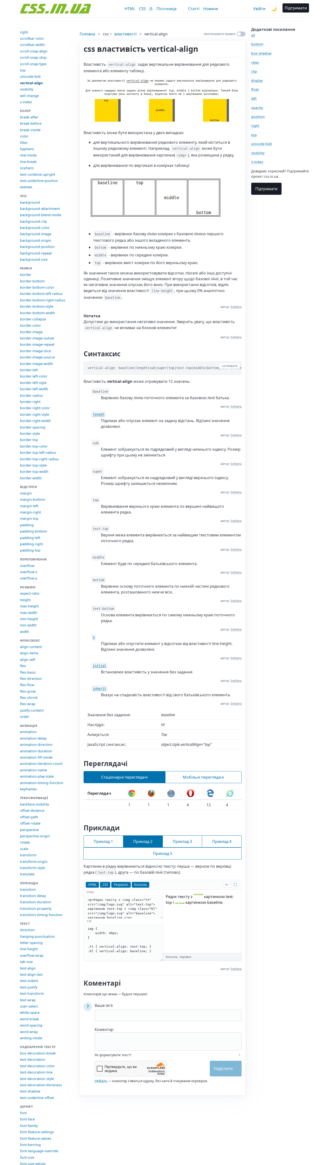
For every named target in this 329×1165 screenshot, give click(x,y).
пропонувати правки (219, 34)
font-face (27, 1119)
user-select (29, 1006)
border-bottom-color (37, 287)
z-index (26, 102)
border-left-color (33, 376)
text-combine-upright (37, 174)
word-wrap (29, 1031)
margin (26, 493)
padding (27, 525)
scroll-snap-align (33, 51)
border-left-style (33, 382)
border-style (30, 433)
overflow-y (28, 578)
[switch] (241, 34)
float (255, 89)
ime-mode (28, 155)
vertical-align (31, 83)
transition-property (35, 908)
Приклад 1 (103, 841)
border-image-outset (37, 338)
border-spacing (32, 427)
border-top (29, 439)
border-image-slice (35, 351)
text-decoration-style (37, 1078)
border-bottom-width (37, 313)
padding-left (30, 537)
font (23, 1113)
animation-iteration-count (41, 763)
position (258, 116)
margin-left (29, 506)
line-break (28, 161)
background (30, 202)
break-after (29, 117)
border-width (31, 478)
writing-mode (31, 1038)
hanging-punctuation (37, 936)
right (24, 32)
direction (27, 930)
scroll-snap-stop (33, 57)
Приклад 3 (182, 841)
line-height (29, 949)
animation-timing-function (41, 783)
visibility (26, 89)
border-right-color (35, 408)
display (257, 80)
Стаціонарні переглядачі (124, 777)
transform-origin (33, 861)
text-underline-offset (37, 1097)
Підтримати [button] (296, 8)
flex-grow (28, 691)
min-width (28, 625)
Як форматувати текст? (113, 1055)
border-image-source (37, 357)
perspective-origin (35, 836)
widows (26, 187)
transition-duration (35, 902)
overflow (27, 565)
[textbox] (168, 1038)
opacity (257, 107)
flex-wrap (27, 704)
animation (28, 731)
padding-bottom (33, 531)
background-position (37, 246)
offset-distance (32, 810)
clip (254, 71)
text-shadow (30, 1091)
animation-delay (33, 738)
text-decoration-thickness (41, 1085)
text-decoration (32, 1059)
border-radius (31, 395)
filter (24, 142)
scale (24, 848)
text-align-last (31, 974)
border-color (30, 325)
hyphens (27, 149)
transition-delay (33, 895)
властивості (125, 34)
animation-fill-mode (36, 757)
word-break (29, 1019)
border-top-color (34, 446)
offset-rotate (30, 823)
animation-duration (36, 751)
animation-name (33, 770)
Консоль (140, 885)
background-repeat (36, 253)
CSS (142, 8)
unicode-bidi (30, 76)
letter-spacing (31, 942)
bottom (257, 44)
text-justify (28, 987)
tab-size (26, 961)
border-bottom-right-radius (42, 300)
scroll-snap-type (33, 64)
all (253, 35)
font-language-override (39, 1151)
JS (151, 8)
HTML (130, 8)
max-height (29, 606)
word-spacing (31, 1025)
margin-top (29, 518)
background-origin (35, 240)
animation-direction (36, 744)
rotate (25, 842)
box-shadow (261, 53)
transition (28, 889)
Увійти (259, 8)
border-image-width (36, 363)
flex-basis (28, 672)
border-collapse (33, 319)
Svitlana (236, 307)
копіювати (229, 366)
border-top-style (33, 465)
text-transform (32, 993)
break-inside (30, 130)
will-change (29, 95)
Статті (193, 8)
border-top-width (34, 471)
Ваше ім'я (104, 1005)
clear (255, 62)
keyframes (28, 789)
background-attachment (40, 208)
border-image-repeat (37, 344)
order (24, 716)
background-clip (33, 221)
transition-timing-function (41, 914)
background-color (35, 227)
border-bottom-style (36, 306)
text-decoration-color (37, 1066)
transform (28, 855)
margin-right (30, 512)
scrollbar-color (32, 38)
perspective (29, 829)
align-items (29, 653)
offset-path (29, 817)
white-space (29, 1012)
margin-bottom (32, 499)
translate (27, 874)
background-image (35, 234)
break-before (30, 123)
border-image (31, 332)
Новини (210, 8)
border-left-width (34, 389)
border (25, 274)
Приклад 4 (221, 841)
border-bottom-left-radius (41, 293)
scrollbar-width (32, 44)
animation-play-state (37, 776)
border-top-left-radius (38, 452)
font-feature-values (35, 1138)
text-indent (29, 980)
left (254, 98)
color (24, 136)
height (25, 600)
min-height (29, 619)
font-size (27, 1157)
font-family (29, 1125)
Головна (87, 34)
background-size (33, 259)
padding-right (31, 544)
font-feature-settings (37, 1132)
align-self (27, 659)
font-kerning (30, 1144)
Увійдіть (101, 1081)
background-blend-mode (40, 215)
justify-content (32, 710)
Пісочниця (167, 8)
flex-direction (31, 678)
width (24, 631)
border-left (29, 370)
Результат (121, 885)
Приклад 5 (162, 853)
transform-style (32, 868)
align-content (31, 646)
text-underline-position (39, 180)
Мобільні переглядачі (203, 777)
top (23, 70)
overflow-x (28, 572)
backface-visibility (34, 804)
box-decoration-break (38, 1053)
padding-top (30, 550)
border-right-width (35, 420)
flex (23, 666)
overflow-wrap (32, 955)
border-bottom (32, 281)
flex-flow (27, 685)
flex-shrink (29, 697)
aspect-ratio (29, 593)
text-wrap (28, 1000)
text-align (28, 968)
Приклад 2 (142, 841)
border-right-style (34, 414)
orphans (27, 168)
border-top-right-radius (39, 459)
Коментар (104, 1029)
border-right (30, 401)
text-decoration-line (36, 1072)
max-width (28, 612)
